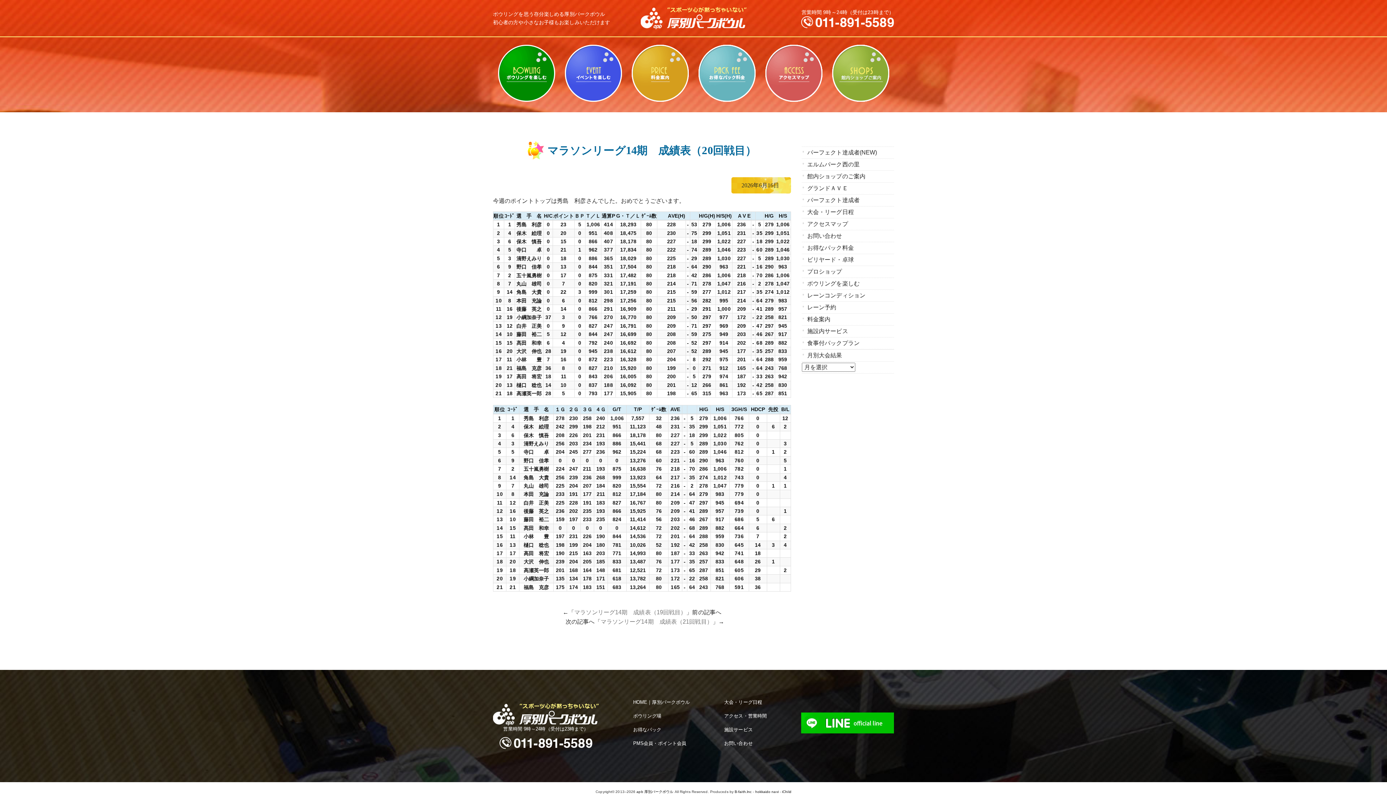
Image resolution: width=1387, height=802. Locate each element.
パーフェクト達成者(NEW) (842, 152)
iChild (786, 792)
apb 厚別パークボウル (654, 792)
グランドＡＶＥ (827, 188)
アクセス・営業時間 (745, 716)
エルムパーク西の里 (833, 164)
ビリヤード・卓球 (593, 73)
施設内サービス (827, 331)
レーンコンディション (836, 295)
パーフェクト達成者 (833, 200)
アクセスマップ (793, 73)
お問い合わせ (824, 236)
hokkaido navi (767, 792)
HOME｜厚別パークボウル (661, 702)
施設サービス (738, 729)
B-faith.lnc (743, 792)
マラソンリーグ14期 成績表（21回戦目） (657, 622)
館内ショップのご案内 (860, 73)
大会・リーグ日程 (830, 212)
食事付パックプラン (833, 343)
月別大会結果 (824, 355)
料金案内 (660, 73)
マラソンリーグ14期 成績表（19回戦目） (630, 612)
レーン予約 (822, 307)
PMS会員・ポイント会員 (659, 743)
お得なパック (647, 729)
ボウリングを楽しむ (526, 73)
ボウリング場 (647, 716)
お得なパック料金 (727, 73)
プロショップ (824, 272)
